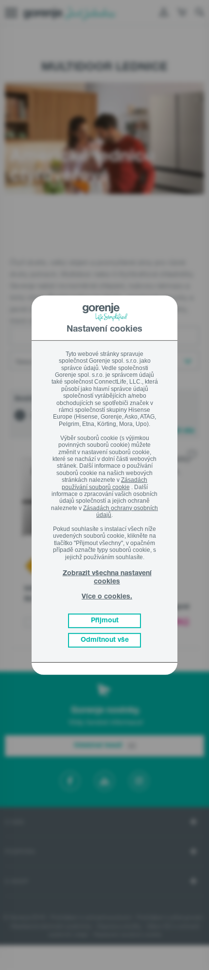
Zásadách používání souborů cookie (105, 483)
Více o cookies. (107, 597)
